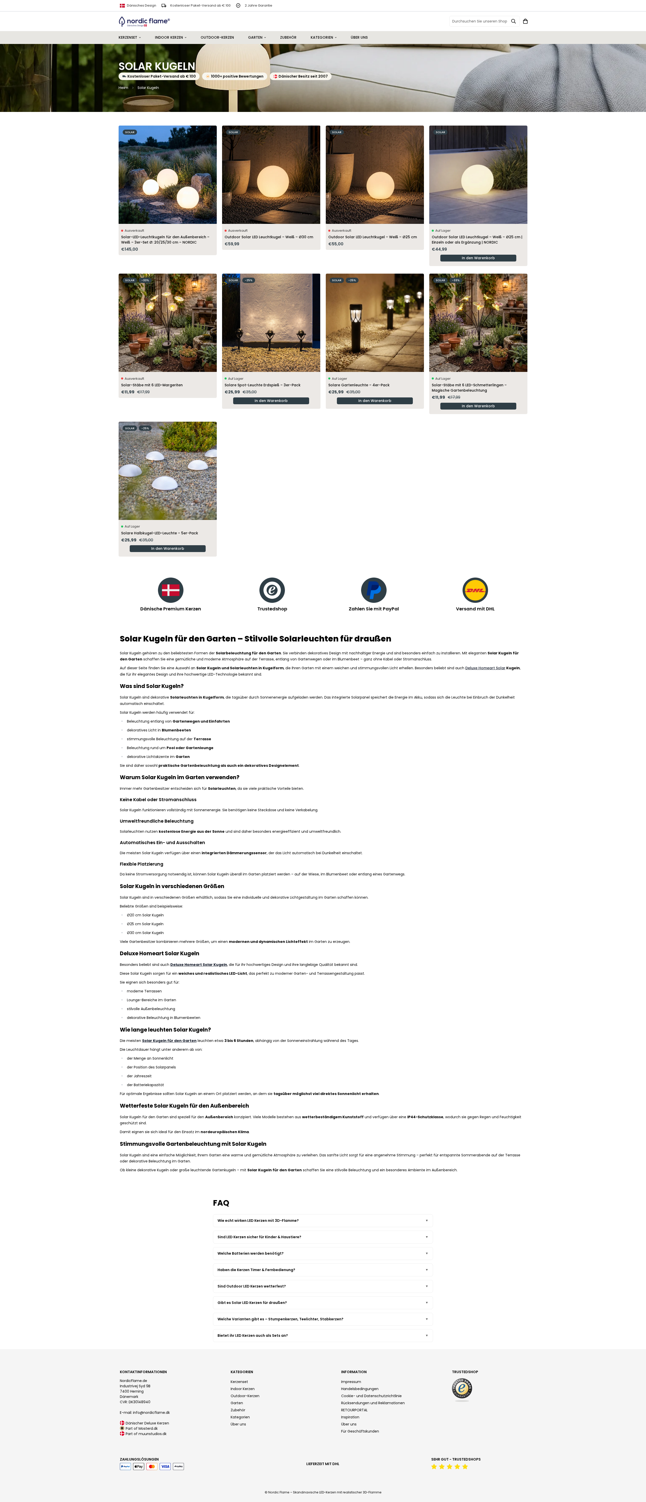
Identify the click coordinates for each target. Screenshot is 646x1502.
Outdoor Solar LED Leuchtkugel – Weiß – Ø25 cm (372, 237)
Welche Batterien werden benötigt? (251, 1253)
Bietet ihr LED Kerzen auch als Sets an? (253, 1335)
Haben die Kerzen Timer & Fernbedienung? (256, 1269)
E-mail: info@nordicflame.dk (145, 1412)
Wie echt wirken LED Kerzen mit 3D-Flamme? (258, 1220)
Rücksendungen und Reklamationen (373, 1402)
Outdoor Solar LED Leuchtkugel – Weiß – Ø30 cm (269, 237)
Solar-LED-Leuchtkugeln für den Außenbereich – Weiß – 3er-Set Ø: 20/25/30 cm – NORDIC (165, 239)
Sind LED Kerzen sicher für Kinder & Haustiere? (259, 1236)
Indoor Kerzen (169, 37)
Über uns (359, 37)
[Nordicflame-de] (144, 21)
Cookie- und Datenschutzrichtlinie (371, 1395)
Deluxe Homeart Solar (485, 668)
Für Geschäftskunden (360, 1431)
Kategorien (322, 37)
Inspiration (350, 1417)
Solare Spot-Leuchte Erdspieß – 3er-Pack (263, 385)
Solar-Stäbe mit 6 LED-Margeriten (152, 385)
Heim (123, 87)
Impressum (351, 1381)
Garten (255, 37)
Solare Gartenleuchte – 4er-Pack (359, 385)
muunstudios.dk (153, 1433)
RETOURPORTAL (354, 1410)
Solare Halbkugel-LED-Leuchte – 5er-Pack (159, 533)
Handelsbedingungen (360, 1388)
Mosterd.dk (148, 1428)
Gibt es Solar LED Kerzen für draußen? (252, 1302)
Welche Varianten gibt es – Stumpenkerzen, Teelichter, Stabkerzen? (280, 1319)
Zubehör (288, 37)
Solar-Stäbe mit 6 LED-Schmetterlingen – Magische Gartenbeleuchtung (469, 388)
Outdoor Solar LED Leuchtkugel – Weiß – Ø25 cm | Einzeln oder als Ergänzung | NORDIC (477, 239)
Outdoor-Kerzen (217, 37)
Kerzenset (128, 37)
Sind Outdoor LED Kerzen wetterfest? (252, 1286)
